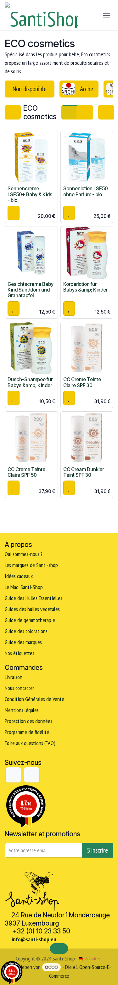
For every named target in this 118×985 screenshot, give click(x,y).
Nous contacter (19, 688)
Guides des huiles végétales (32, 609)
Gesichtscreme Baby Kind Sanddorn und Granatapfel (30, 289)
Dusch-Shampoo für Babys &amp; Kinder (30, 382)
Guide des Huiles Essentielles (33, 598)
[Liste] (85, 112)
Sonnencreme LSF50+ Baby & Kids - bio (30, 194)
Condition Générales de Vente (34, 699)
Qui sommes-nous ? (23, 554)
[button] (14, 213)
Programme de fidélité (27, 732)
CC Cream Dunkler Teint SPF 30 (83, 472)
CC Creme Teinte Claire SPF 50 (26, 472)
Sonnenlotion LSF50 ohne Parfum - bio (85, 191)
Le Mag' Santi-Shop (24, 587)
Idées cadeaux (19, 576)
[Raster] (69, 112)
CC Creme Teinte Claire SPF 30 (82, 382)
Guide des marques (23, 642)
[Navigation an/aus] (106, 15)
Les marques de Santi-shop (31, 565)
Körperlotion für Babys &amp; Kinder (85, 287)
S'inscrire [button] (97, 850)
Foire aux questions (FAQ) (30, 743)
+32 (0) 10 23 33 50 (41, 931)
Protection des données (28, 721)
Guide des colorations (26, 631)
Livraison (13, 677)
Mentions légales (22, 710)
